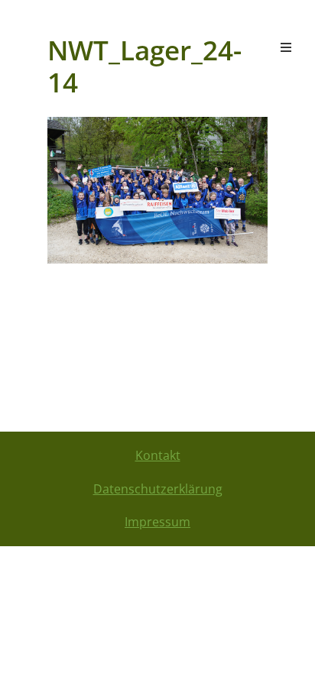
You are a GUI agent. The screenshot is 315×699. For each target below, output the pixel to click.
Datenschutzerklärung (157, 489)
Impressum (157, 521)
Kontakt (157, 455)
